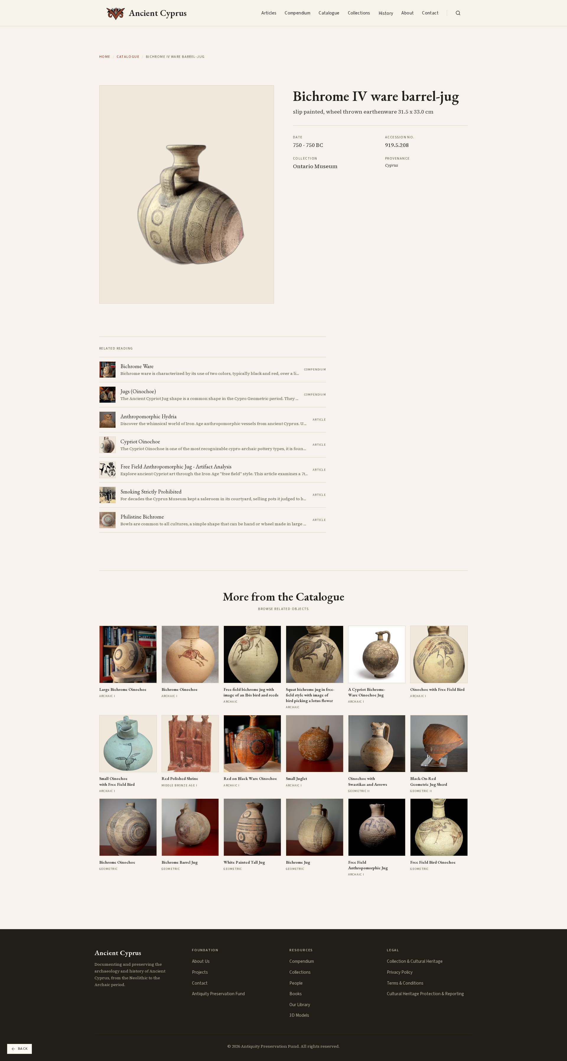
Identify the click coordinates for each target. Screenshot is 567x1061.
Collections (359, 13)
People (296, 983)
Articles (268, 13)
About (407, 13)
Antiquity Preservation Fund (218, 994)
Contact (430, 13)
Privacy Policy (400, 972)
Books (295, 994)
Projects (200, 972)
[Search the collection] (458, 13)
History (386, 13)
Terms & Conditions (405, 983)
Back (23, 1048)
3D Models (299, 1015)
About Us (201, 961)
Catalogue (329, 13)
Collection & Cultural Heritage (415, 961)
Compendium (297, 13)
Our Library (299, 1004)
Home (104, 57)
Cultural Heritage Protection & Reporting (425, 994)
